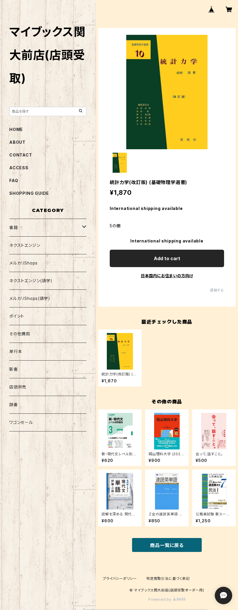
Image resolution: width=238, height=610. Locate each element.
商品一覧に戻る (167, 545)
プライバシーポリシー (120, 578)
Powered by (160, 599)
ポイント (16, 316)
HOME (16, 129)
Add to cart (167, 258)
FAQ (13, 180)
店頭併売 (17, 386)
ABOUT (17, 142)
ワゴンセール (21, 422)
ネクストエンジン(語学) (31, 280)
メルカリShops (23, 262)
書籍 (13, 227)
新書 (13, 369)
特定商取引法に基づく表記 (168, 578)
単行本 (15, 351)
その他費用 (19, 333)
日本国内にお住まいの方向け (167, 275)
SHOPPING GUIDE (29, 193)
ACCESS (18, 167)
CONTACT (20, 154)
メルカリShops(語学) (29, 298)
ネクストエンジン (24, 245)
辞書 (13, 404)
